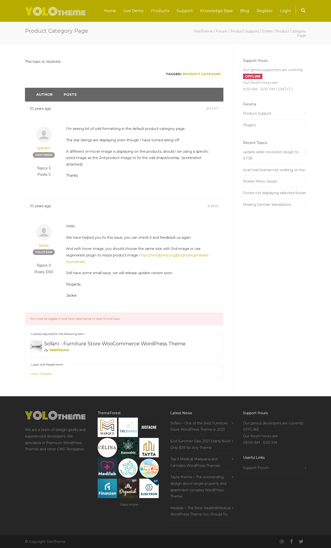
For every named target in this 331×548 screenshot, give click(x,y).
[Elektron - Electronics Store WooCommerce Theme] (149, 489)
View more (129, 504)
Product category (202, 74)
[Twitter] (301, 542)
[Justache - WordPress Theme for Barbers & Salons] (149, 428)
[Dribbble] (282, 542)
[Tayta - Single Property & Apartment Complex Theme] (149, 449)
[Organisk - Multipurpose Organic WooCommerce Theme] (128, 489)
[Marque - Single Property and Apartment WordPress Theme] (107, 428)
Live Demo (133, 10)
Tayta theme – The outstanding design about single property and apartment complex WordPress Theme (198, 487)
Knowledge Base (216, 10)
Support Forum (256, 468)
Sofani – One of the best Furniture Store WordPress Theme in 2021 (199, 426)
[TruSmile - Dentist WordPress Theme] (128, 428)
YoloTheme (203, 31)
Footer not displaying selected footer (274, 193)
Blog (244, 10)
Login (285, 10)
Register (265, 10)
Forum (221, 31)
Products (160, 10)
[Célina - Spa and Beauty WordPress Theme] (107, 449)
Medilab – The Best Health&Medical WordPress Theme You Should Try (200, 511)
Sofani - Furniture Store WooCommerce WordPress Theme (115, 344)
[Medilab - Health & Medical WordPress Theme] (107, 469)
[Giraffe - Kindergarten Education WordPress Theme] (149, 469)
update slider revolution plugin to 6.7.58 (271, 155)
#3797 (212, 108)
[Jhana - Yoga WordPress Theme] (128, 469)
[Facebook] (291, 542)
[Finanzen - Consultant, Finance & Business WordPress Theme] (107, 489)
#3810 (213, 206)
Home (110, 10)
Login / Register (41, 373)
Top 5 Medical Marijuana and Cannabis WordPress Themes (195, 462)
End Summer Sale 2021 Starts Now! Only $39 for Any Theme (200, 444)
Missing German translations (267, 204)
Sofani (267, 31)
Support (184, 10)
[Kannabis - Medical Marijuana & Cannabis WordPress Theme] (128, 449)
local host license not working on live (274, 170)
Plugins (249, 125)
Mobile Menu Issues (260, 181)
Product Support (244, 31)
